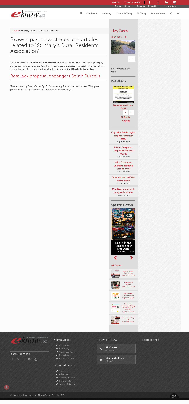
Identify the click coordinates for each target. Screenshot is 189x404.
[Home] (80, 13)
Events (118, 6)
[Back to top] (180, 395)
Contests (141, 6)
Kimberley (106, 13)
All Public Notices (126, 119)
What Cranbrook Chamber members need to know (123, 165)
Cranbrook (91, 13)
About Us (63, 371)
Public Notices (154, 6)
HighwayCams (170, 6)
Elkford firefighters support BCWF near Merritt (123, 150)
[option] (123, 45)
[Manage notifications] (6, 387)
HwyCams (119, 30)
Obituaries (128, 6)
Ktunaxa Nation (158, 13)
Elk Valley (141, 13)
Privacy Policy (65, 381)
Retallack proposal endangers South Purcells (55, 76)
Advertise (63, 374)
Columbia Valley (124, 13)
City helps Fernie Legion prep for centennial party (123, 135)
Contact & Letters (68, 377)
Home (16, 30)
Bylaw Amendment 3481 (123, 107)
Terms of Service (67, 384)
